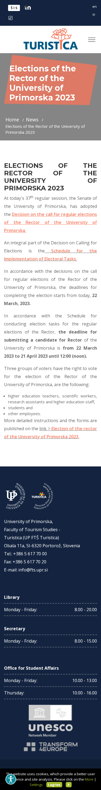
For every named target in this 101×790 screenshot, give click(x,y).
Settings (36, 784)
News (33, 119)
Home (12, 119)
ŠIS (14, 8)
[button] (89, 37)
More (89, 779)
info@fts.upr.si (33, 570)
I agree (54, 784)
